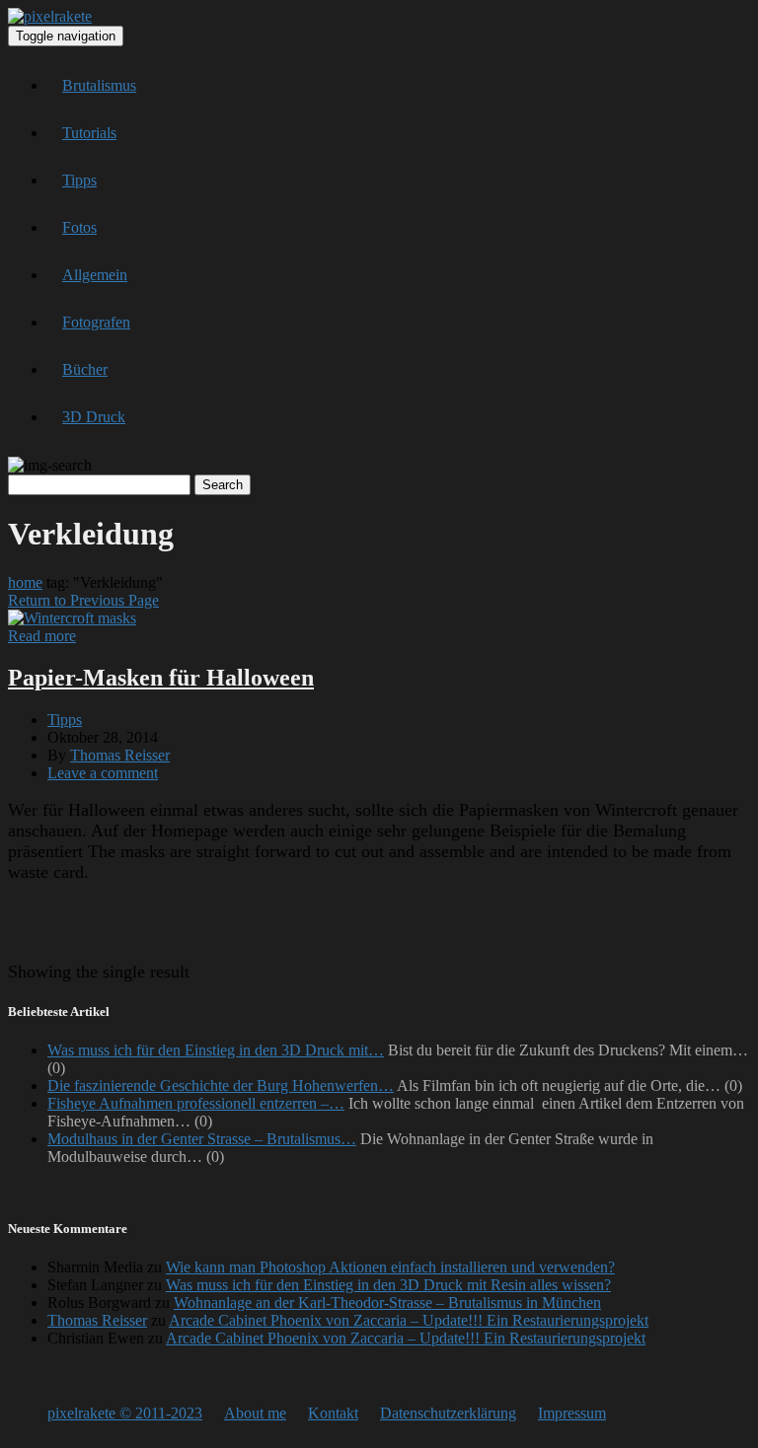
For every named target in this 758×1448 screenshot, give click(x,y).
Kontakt (333, 1413)
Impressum (572, 1413)
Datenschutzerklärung (448, 1413)
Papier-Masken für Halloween (161, 677)
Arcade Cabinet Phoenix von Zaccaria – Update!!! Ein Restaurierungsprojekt (408, 1320)
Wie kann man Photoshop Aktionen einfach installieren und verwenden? (390, 1267)
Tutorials (89, 132)
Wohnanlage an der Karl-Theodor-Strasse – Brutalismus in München (387, 1302)
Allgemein (94, 274)
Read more (42, 635)
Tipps (79, 180)
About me (255, 1413)
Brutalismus (99, 85)
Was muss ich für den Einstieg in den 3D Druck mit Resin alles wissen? (388, 1284)
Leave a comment (102, 772)
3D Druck (93, 416)
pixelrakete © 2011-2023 (124, 1413)
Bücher (85, 369)
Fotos (79, 227)
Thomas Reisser (120, 755)
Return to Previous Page (83, 600)
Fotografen (96, 322)
